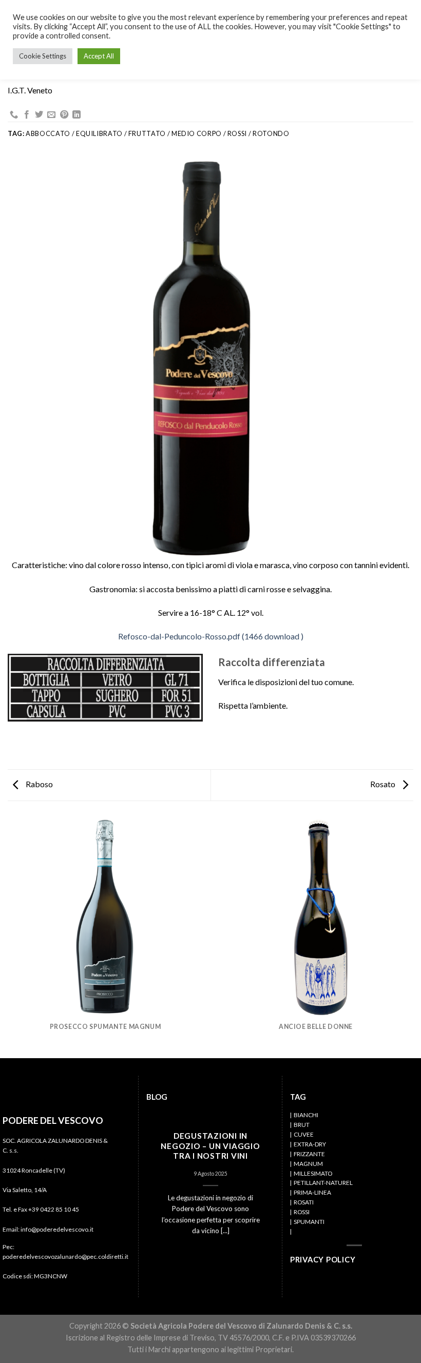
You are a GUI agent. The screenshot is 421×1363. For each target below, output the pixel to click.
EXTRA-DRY (310, 1144)
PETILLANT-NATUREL (323, 1183)
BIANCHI (306, 1115)
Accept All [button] (99, 56)
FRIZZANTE (309, 1154)
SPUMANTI (309, 1221)
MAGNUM (308, 1163)
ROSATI (304, 1202)
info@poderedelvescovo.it (57, 1229)
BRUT (302, 1124)
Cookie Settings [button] (42, 56)
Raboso (38, 784)
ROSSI (302, 1212)
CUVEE (304, 1134)
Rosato (383, 784)
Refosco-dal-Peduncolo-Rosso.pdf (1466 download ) (210, 636)
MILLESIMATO (313, 1173)
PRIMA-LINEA (312, 1192)
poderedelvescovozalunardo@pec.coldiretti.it (65, 1256)
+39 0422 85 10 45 (53, 1209)
